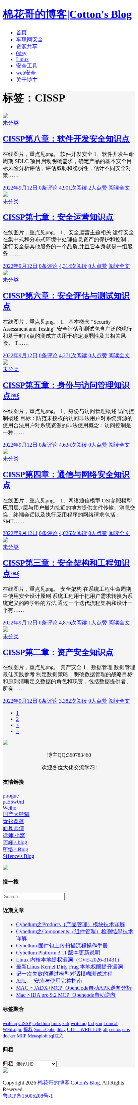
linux (56, 1023)
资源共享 (27, 46)
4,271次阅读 (73, 355)
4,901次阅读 (73, 188)
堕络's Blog (15, 849)
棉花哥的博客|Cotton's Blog (67, 14)
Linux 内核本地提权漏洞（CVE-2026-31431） (69, 960)
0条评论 (48, 188)
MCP (21, 1035)
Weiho (9, 808)
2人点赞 (97, 188)
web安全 (26, 73)
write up (78, 1023)
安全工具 (27, 66)
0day (21, 53)
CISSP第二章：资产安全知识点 (58, 652)
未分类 (11, 123)
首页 (21, 32)
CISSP (24, 1023)
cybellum (41, 1023)
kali (65, 1023)
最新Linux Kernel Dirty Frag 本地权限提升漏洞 (69, 967)
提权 (28, 1029)
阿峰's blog (15, 842)
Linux (22, 59)
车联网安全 (29, 39)
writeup (10, 1023)
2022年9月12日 (20, 188)
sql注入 (56, 1035)
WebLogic (12, 1029)
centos (115, 1029)
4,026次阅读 (73, 533)
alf (105, 1029)
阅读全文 (119, 188)
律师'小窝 (14, 835)
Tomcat (111, 1023)
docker (9, 1035)
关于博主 (27, 80)
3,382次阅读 (73, 701)
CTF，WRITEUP (84, 1029)
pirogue (11, 796)
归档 (8, 1063)
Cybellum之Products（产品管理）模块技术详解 (70, 924)
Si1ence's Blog (18, 856)
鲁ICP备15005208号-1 (28, 1096)
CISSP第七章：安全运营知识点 (58, 217)
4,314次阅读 (73, 266)
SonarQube (44, 1029)
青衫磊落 (13, 821)
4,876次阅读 (73, 622)
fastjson (95, 1023)
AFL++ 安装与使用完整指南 (49, 981)
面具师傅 (13, 828)
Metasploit (38, 1035)
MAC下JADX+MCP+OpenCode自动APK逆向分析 (74, 988)
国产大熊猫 (16, 814)
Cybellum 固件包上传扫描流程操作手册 (62, 945)
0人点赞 (97, 266)
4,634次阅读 (73, 445)
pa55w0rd (13, 802)
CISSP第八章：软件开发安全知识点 (66, 138)
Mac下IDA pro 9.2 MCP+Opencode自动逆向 (66, 995)
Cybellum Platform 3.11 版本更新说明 (58, 952)
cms (126, 1029)
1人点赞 (97, 622)
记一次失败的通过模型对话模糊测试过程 (64, 974)
